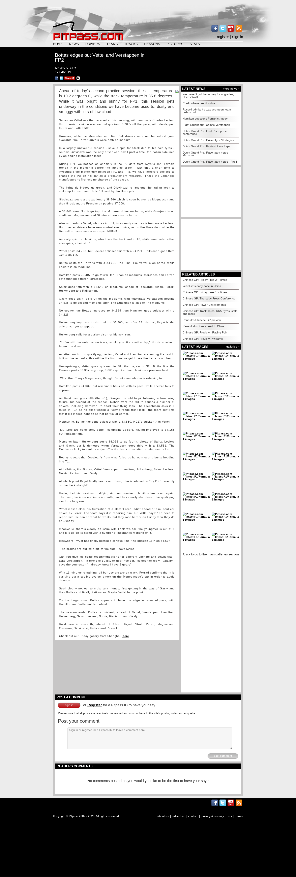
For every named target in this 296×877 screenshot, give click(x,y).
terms (239, 816)
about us (163, 816)
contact (193, 816)
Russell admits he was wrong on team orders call (207, 111)
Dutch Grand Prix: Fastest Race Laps (206, 146)
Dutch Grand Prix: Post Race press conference (205, 132)
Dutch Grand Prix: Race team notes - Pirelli (210, 161)
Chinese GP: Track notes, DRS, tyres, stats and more (210, 312)
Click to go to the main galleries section (211, 554)
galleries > (232, 346)
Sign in (237, 37)
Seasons (152, 44)
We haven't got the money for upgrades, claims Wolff (208, 96)
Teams (112, 44)
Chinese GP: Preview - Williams (203, 338)
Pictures (175, 44)
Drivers (92, 44)
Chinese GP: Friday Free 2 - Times (205, 279)
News (74, 44)
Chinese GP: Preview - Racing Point (205, 332)
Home (58, 44)
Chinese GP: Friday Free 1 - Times (205, 292)
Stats (195, 44)
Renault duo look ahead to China (204, 326)
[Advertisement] (148, 10)
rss (230, 816)
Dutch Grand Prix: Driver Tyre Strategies (208, 140)
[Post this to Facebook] (56, 78)
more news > (231, 88)
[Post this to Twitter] (61, 78)
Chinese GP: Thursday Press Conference (209, 298)
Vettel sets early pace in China (202, 286)
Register (222, 37)
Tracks (131, 44)
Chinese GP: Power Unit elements (204, 304)
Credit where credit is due (199, 103)
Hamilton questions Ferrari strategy (205, 118)
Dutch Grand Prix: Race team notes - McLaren (206, 154)
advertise (178, 816)
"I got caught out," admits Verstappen (206, 124)
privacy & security (213, 816)
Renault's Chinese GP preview (202, 320)
